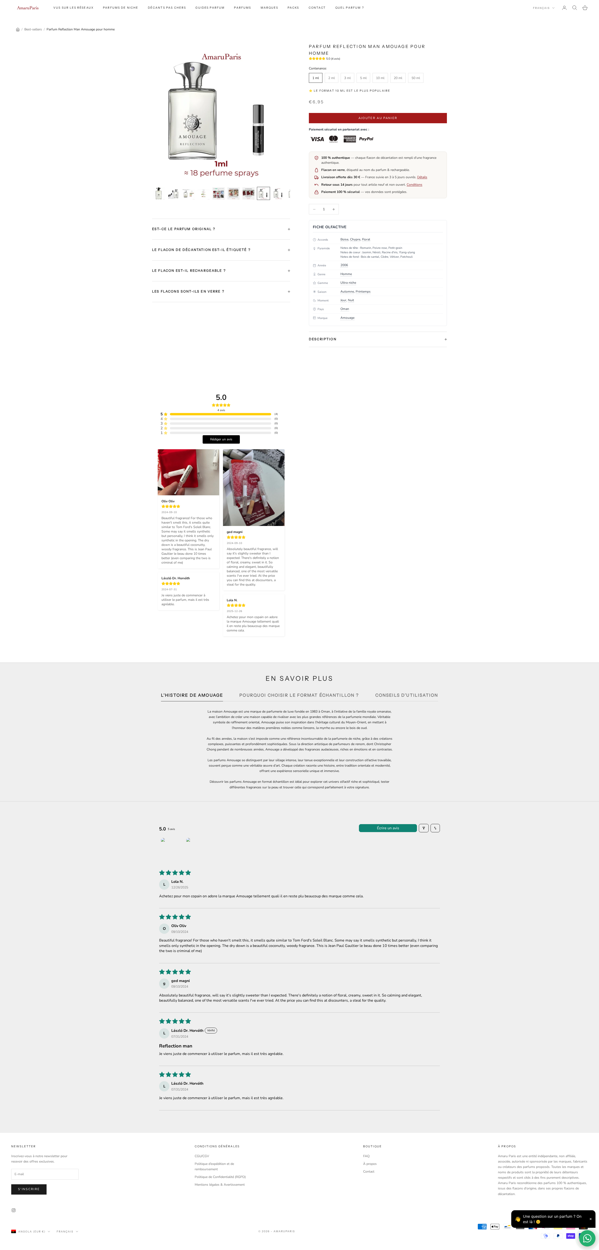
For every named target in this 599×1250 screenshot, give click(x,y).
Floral (366, 239)
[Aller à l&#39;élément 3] (188, 193)
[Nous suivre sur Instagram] (13, 1210)
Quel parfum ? (349, 7)
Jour (343, 300)
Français (541, 8)
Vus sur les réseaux (73, 7)
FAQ (366, 1156)
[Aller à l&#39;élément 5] (218, 193)
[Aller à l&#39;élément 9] (278, 193)
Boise (344, 239)
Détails (422, 177)
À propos (370, 1164)
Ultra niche (348, 282)
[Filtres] (424, 828)
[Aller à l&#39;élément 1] (158, 193)
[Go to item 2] (198, 849)
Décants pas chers (167, 7)
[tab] (192, 696)
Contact (317, 7)
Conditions (414, 184)
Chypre (355, 239)
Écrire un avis (388, 828)
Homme (346, 274)
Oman (344, 309)
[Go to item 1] (172, 849)
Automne (347, 291)
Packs (293, 7)
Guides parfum (210, 7)
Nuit (351, 300)
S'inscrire (29, 1189)
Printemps (363, 291)
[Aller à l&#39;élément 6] (233, 193)
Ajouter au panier (378, 118)
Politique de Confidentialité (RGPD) (220, 1177)
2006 (344, 265)
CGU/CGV (202, 1156)
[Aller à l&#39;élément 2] (173, 193)
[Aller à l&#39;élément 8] (263, 193)
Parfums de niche (121, 7)
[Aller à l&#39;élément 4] (203, 193)
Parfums (242, 7)
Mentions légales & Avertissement (220, 1184)
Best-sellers (33, 29)
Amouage (347, 317)
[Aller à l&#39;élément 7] (248, 193)
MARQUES (269, 7)
